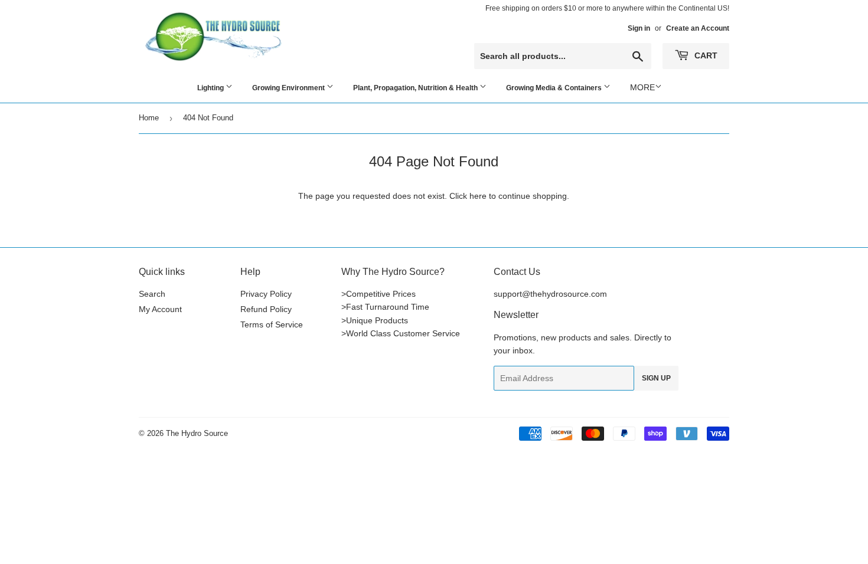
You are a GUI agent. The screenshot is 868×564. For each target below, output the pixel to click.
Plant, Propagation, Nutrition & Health (416, 88)
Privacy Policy (266, 294)
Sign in (639, 28)
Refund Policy (266, 309)
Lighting (211, 88)
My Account (160, 309)
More (642, 87)
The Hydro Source (197, 433)
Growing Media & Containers (554, 88)
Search (152, 294)
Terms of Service (271, 324)
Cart (704, 55)
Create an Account (697, 28)
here (478, 196)
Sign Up (656, 378)
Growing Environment (289, 88)
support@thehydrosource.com (550, 294)
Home (149, 117)
